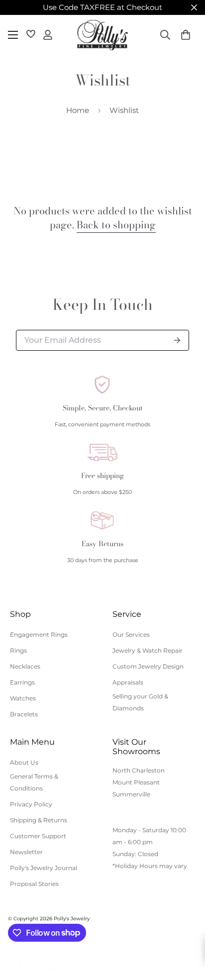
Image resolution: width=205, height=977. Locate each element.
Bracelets (24, 714)
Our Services (131, 634)
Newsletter (26, 852)
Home (77, 110)
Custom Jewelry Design (148, 666)
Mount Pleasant (136, 782)
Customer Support (38, 836)
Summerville (131, 794)
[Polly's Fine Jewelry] (102, 35)
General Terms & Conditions (34, 782)
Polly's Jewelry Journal (43, 868)
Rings (18, 650)
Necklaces (25, 666)
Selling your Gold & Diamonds (140, 702)
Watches (23, 698)
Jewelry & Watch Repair (147, 650)
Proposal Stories (34, 883)
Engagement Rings (39, 634)
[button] (185, 34)
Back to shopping (116, 224)
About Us (24, 762)
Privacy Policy (31, 804)
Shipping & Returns (38, 820)
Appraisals (127, 682)
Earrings (22, 682)
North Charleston (138, 770)
